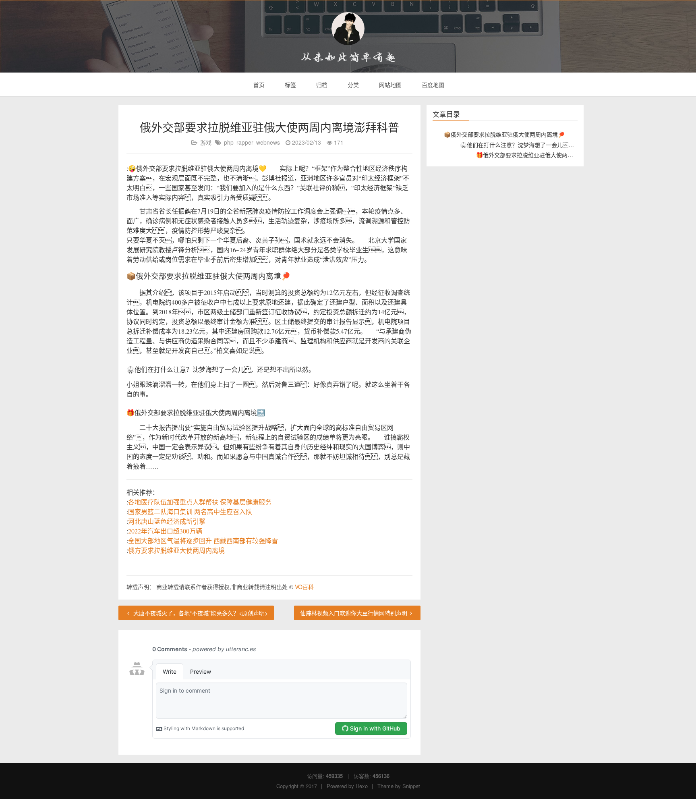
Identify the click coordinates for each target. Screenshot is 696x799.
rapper (244, 142)
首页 (258, 85)
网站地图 (389, 85)
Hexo (362, 786)
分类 (352, 85)
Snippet (411, 786)
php (229, 142)
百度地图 (432, 85)
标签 (289, 85)
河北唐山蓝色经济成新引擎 (166, 521)
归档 (321, 85)
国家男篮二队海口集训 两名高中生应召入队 (190, 511)
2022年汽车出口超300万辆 (165, 531)
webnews (268, 142)
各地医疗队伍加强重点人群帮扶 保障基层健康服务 (199, 502)
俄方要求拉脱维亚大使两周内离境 (176, 550)
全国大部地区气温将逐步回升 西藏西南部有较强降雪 (203, 540)
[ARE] (348, 28)
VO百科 (304, 587)
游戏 (205, 142)
